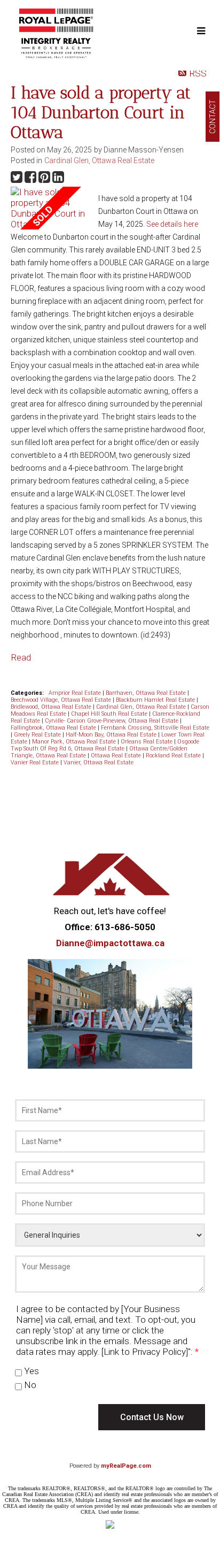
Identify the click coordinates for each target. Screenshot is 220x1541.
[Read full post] (50, 208)
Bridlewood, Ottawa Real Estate (52, 706)
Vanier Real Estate (35, 762)
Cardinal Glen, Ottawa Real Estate (99, 160)
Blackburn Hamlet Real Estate (156, 699)
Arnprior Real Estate (76, 692)
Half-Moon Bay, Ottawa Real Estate (112, 734)
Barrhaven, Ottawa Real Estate (146, 692)
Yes (30, 1371)
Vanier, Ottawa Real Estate (98, 762)
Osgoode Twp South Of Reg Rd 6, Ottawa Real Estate (105, 745)
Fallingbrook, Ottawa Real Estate (54, 727)
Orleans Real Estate (147, 741)
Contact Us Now (152, 1417)
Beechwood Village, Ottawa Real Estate (62, 699)
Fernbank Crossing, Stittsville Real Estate (155, 727)
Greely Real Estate (38, 734)
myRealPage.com (126, 1465)
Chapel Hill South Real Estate (110, 713)
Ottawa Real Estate (117, 755)
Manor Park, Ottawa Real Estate (74, 741)
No (29, 1384)
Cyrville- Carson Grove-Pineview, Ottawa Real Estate (112, 720)
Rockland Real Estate (174, 755)
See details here (172, 224)
